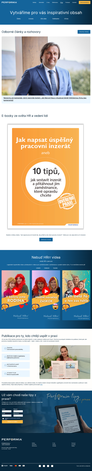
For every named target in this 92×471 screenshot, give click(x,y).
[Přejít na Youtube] (52, 466)
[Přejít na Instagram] (48, 466)
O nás (53, 443)
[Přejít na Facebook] (44, 466)
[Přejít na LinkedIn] (40, 466)
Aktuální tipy (5, 404)
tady (41, 384)
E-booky (31, 18)
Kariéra (54, 444)
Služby (33, 443)
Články (19, 18)
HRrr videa (43, 18)
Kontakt (54, 446)
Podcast (73, 443)
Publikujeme (55, 18)
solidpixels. (87, 466)
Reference (34, 446)
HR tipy (66, 18)
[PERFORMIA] (9, 2)
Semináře (34, 444)
